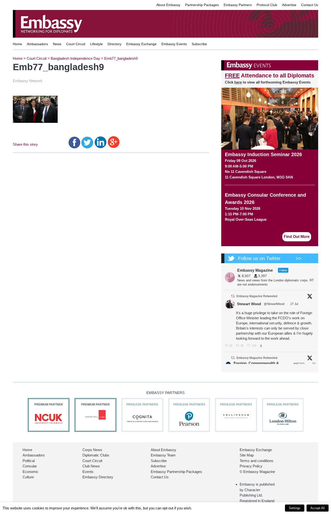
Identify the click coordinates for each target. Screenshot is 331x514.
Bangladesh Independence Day (75, 58)
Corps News (92, 450)
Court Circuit (75, 44)
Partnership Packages (202, 5)
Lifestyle (96, 44)
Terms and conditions (256, 461)
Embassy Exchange (141, 44)
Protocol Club (267, 5)
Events (88, 472)
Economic (31, 472)
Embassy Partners (238, 5)
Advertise (289, 5)
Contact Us (309, 5)
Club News (91, 466)
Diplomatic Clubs (95, 455)
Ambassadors (37, 44)
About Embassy (168, 5)
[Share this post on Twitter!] (87, 142)
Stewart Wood (249, 304)
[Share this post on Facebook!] (74, 142)
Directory (114, 44)
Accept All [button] (317, 508)
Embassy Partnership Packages (176, 472)
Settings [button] (294, 508)
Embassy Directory (97, 477)
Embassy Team (163, 455)
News (57, 44)
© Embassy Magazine (257, 472)
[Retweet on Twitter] (233, 296)
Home (17, 44)
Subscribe (199, 44)
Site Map (247, 455)
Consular (30, 466)
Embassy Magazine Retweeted (256, 296)
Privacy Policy (251, 466)
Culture (28, 477)
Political (29, 461)
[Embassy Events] (270, 65)
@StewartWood (274, 304)
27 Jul (294, 304)
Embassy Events (174, 44)
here (238, 82)
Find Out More (297, 237)
